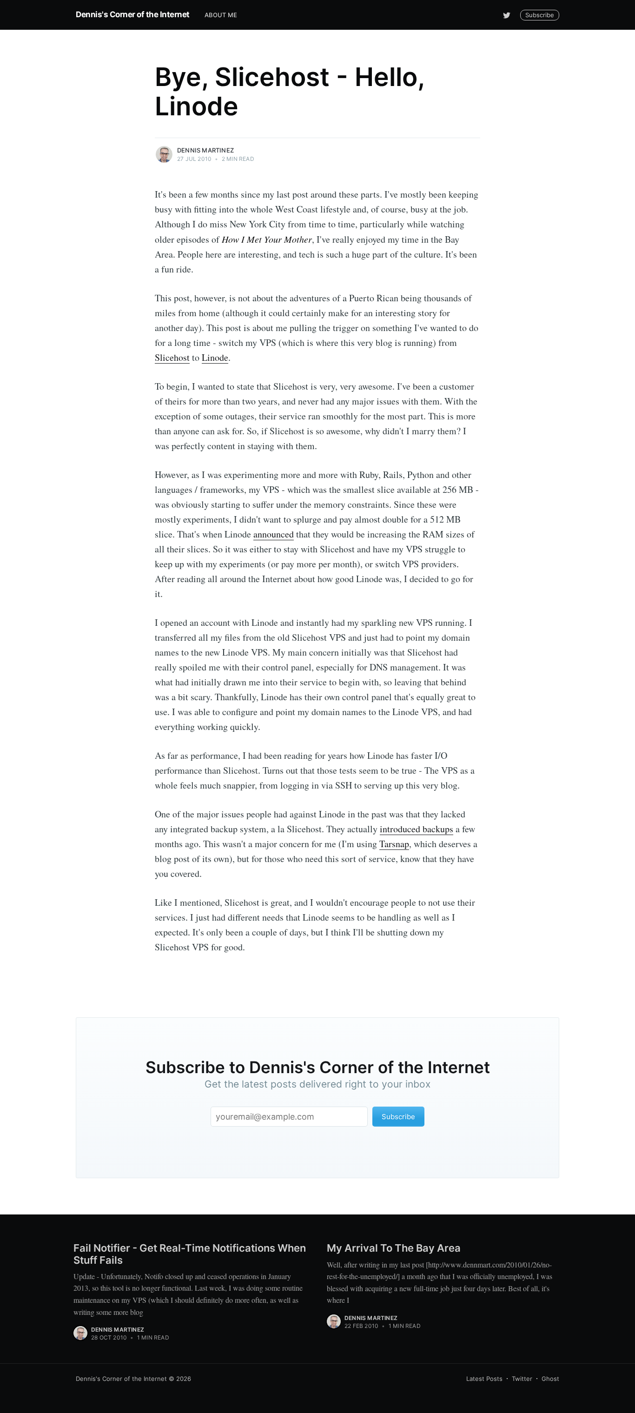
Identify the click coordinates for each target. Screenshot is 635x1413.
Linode (215, 357)
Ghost (550, 1378)
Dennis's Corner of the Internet (133, 14)
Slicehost (172, 357)
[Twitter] (507, 15)
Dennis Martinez (205, 150)
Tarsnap (394, 843)
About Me (221, 15)
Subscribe (539, 15)
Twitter (522, 1378)
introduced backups (416, 829)
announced (273, 534)
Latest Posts (484, 1378)
